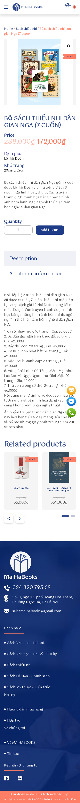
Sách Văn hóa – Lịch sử (25, 643)
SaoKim (71, 799)
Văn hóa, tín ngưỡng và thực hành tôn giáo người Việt (59, 489)
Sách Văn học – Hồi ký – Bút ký (32, 654)
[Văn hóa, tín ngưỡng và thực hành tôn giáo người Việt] (59, 467)
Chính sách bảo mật (55, 794)
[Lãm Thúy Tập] (21, 467)
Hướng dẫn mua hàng (25, 709)
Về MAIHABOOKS (21, 742)
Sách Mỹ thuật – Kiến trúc (28, 687)
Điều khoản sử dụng (23, 794)
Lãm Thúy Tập (21, 488)
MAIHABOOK (35, 799)
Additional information (36, 274)
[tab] (40, 258)
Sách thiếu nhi (26, 28)
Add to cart (50, 230)
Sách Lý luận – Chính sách (28, 676)
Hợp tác (13, 720)
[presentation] (8, 518)
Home (8, 28)
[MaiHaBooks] (27, 7)
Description (23, 259)
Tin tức (13, 754)
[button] (65, 516)
